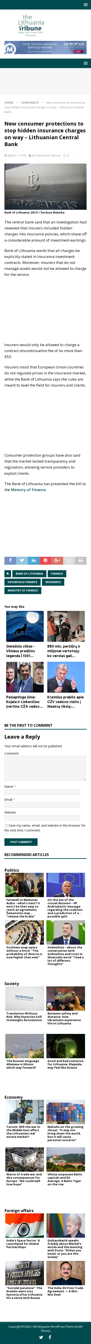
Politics (11, 870)
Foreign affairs (19, 1210)
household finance (22, 582)
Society (11, 983)
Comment (11, 753)
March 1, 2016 (17, 155)
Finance (57, 574)
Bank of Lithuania (29, 574)
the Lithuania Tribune (46, 155)
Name (9, 786)
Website (10, 812)
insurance (53, 582)
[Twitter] (41, 1337)
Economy (13, 1097)
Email (8, 799)
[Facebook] (50, 1337)
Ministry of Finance (28, 489)
